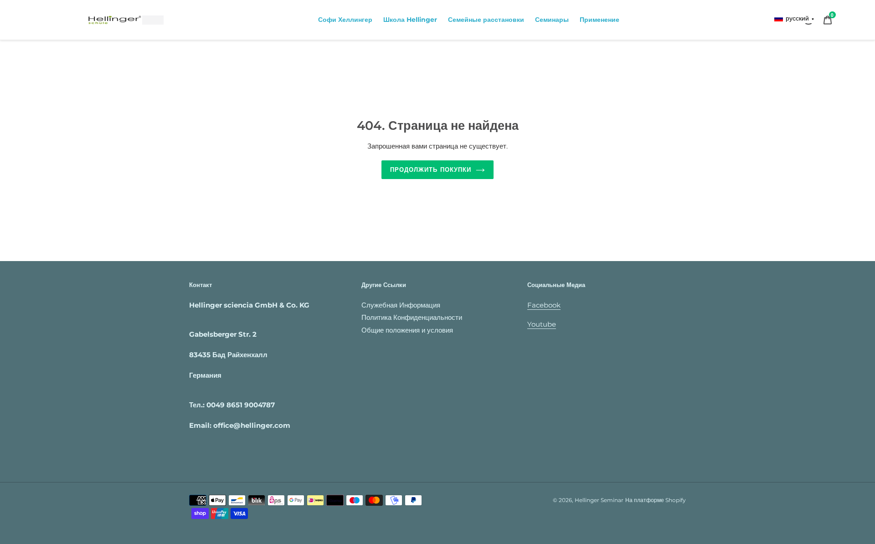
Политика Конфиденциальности (411, 317)
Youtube (541, 324)
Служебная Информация (400, 305)
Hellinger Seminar (599, 500)
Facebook (544, 305)
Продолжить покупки (430, 169)
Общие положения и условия (407, 330)
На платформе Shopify (655, 500)
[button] (794, 18)
